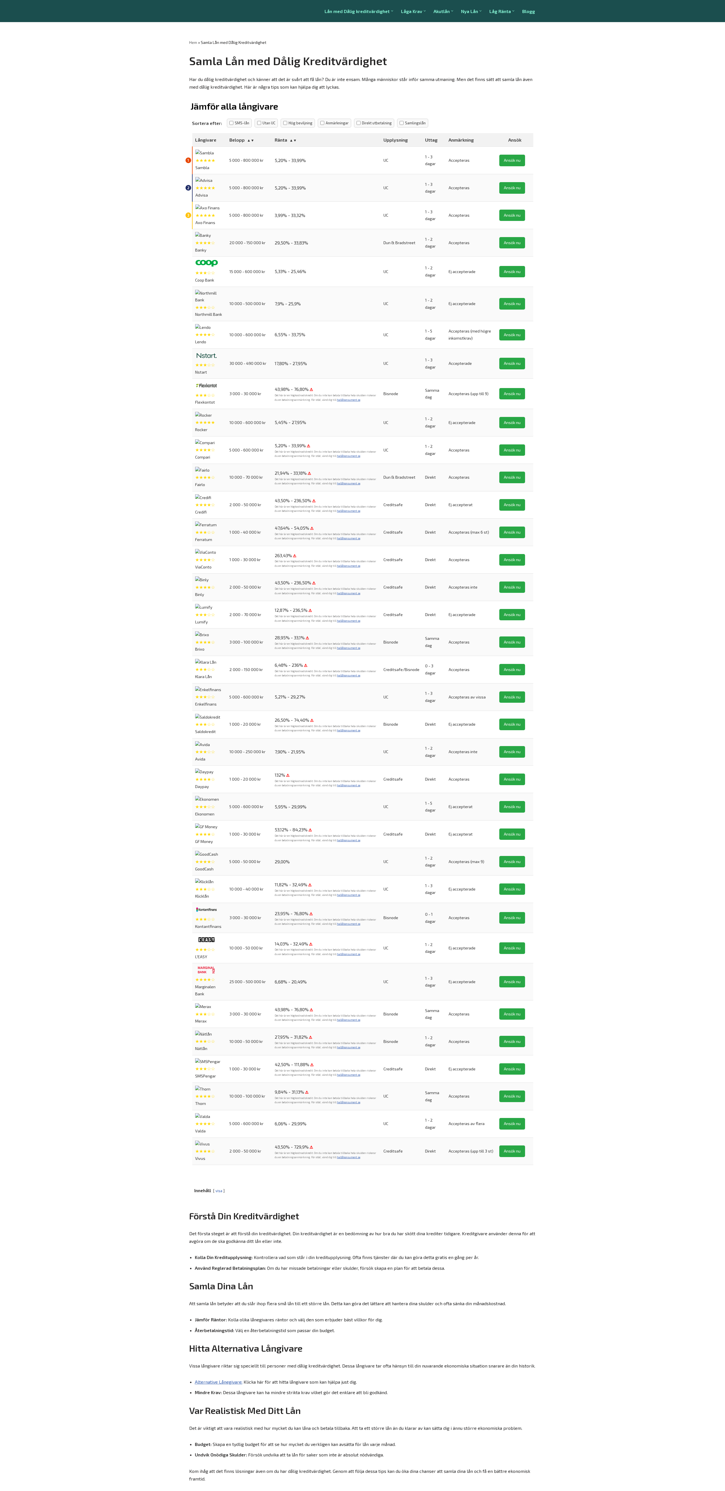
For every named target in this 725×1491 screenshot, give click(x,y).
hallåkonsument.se (348, 399)
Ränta (281, 139)
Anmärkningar (337, 123)
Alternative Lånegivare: (218, 1382)
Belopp (237, 139)
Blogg (528, 11)
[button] (392, 11)
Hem (193, 42)
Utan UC (269, 123)
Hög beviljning (300, 123)
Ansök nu (512, 160)
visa (219, 1190)
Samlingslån (415, 123)
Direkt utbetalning (377, 123)
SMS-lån (242, 123)
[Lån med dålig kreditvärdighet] (215, 11)
